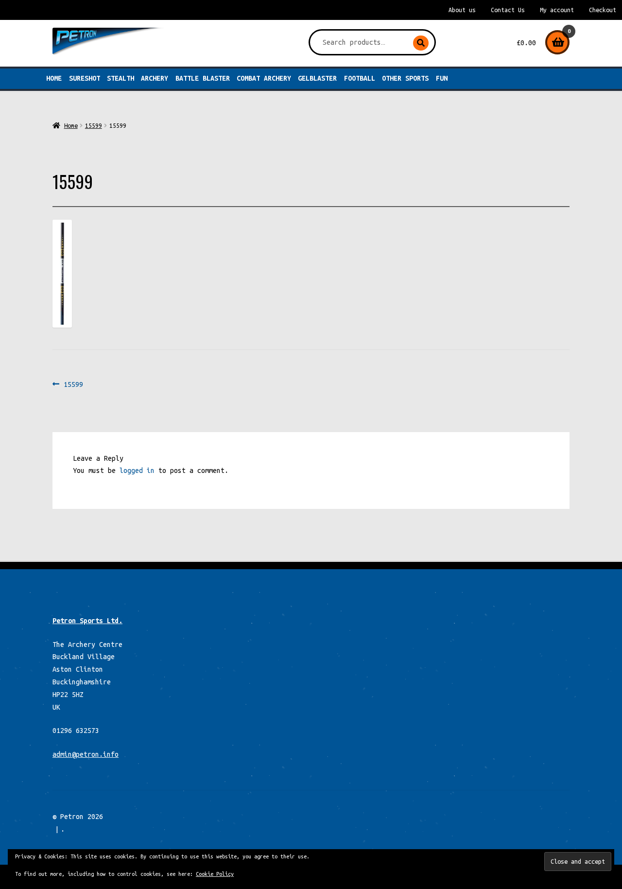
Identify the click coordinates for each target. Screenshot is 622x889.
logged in (137, 470)
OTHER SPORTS (405, 78)
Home (54, 78)
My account (557, 10)
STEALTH (120, 78)
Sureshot (84, 78)
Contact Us (508, 10)
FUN (442, 78)
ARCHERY (154, 78)
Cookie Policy (215, 874)
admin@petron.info (85, 754)
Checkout (602, 10)
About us (462, 10)
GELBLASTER (317, 78)
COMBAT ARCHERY (264, 78)
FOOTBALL (359, 78)
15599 (93, 125)
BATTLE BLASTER (202, 78)
